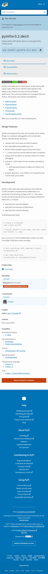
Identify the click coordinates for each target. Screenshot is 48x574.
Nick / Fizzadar (13, 313)
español (16, 556)
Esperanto (29, 560)
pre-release (18, 24)
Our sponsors (24, 447)
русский (16, 560)
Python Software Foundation (32, 526)
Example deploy (11, 107)
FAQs (24, 422)
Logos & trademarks (24, 444)
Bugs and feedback (24, 460)
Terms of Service (23, 485)
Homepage (9, 269)
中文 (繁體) (41, 558)
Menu (40, 4)
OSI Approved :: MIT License (15, 350)
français (23, 556)
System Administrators (13, 344)
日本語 (30, 556)
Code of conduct (23, 491)
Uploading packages (23, 413)
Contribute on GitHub (23, 463)
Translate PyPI (23, 466)
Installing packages (23, 411)
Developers (9, 341)
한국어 (36, 560)
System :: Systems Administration (17, 373)
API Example (10, 110)
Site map (24, 532)
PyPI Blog (23, 435)
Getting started (10, 101)
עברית (22, 560)
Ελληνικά (18, 558)
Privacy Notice (23, 494)
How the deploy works (13, 114)
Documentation (11, 104)
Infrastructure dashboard (23, 438)
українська (10, 558)
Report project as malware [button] (24, 380)
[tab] (24, 61)
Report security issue (24, 488)
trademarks (15, 526)
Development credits (23, 472)
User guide (23, 416)
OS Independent (11, 357)
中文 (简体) (33, 558)
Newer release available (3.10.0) (15, 286)
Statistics (24, 441)
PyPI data (6, 279)
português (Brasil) (39, 556)
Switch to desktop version (24, 543)
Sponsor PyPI (24, 469)
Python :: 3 (9, 366)
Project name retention (23, 419)
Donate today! (24, 520)
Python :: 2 (9, 364)
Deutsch (25, 558)
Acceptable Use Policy (23, 497)
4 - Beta (8, 335)
